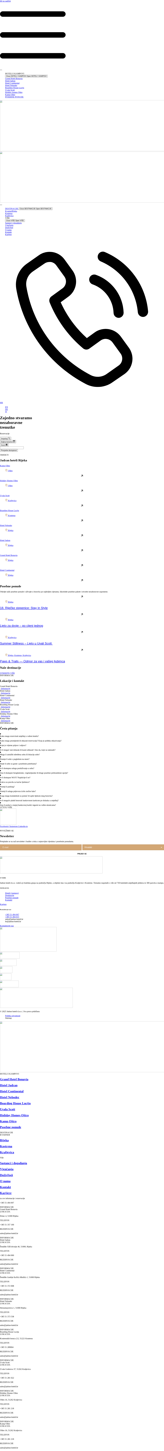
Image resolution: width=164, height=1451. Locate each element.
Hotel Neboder (9, 1097)
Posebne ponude (10, 1127)
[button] (82, 807)
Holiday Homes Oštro (14, 1115)
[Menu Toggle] (1, 204)
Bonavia (14, 78)
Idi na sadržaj (5, 1)
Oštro (13, 92)
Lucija (14, 88)
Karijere (8, 234)
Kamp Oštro (8, 1121)
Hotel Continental (12, 1091)
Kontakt (8, 232)
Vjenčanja (9, 225)
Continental (12, 83)
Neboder (11, 85)
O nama (8, 230)
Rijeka (11, 211)
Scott (10, 90)
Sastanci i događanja (13, 223)
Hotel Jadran (8, 1085)
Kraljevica (9, 216)
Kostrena (8, 213)
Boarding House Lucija (15, 1103)
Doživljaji (9, 228)
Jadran (10, 81)
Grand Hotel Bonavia (14, 1079)
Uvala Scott (7, 1109)
